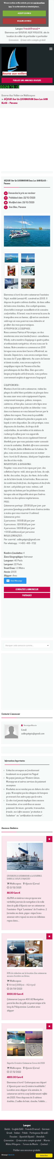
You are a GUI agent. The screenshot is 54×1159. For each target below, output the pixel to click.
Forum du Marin (30, 1144)
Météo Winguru (13, 1144)
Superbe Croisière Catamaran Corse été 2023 (26, 1063)
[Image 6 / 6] (27, 283)
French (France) (32, 1129)
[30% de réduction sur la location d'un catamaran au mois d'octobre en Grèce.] (27, 954)
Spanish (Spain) (26, 1136)
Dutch (7, 1129)
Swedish (40, 1136)
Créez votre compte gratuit (33, 40)
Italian (17, 1133)
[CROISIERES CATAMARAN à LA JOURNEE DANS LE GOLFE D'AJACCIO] (27, 856)
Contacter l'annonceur (27, 589)
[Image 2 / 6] (27, 258)
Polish (24, 1133)
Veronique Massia (30, 725)
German (46, 1129)
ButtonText (44, 1155)
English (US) (17, 1129)
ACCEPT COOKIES (24, 13)
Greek (9, 1133)
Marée (47, 1140)
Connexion (14, 40)
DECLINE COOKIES (24, 21)
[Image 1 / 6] (27, 231)
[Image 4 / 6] (27, 270)
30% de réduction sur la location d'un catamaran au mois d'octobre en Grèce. (26, 975)
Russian (13, 1136)
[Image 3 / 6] (11, 270)
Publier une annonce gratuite (27, 80)
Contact (44, 1144)
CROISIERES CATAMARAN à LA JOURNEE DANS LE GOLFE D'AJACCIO (24, 877)
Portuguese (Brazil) (39, 1133)
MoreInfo (11, 1155)
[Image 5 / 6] (11, 283)
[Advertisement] (27, 136)
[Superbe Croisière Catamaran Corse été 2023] (27, 1044)
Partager (27, 595)
